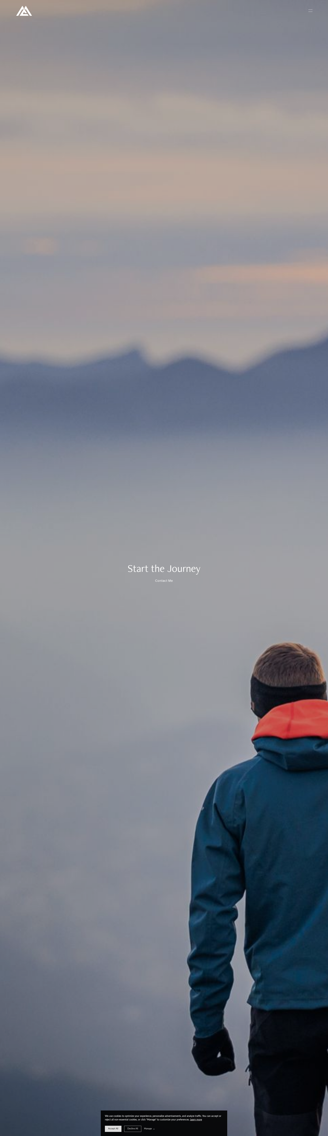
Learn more (196, 1120)
